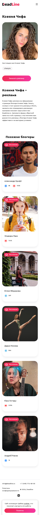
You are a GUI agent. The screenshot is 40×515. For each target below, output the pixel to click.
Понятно (20, 510)
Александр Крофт (13, 181)
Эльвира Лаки (11, 236)
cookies (26, 503)
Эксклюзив (13, 145)
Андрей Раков (11, 456)
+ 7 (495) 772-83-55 (27, 483)
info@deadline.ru (8, 483)
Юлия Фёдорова (12, 291)
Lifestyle (7, 68)
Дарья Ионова (11, 346)
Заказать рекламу (16, 78)
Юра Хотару (10, 401)
